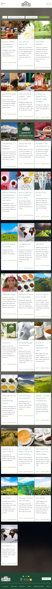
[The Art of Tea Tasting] (42, 181)
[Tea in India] (9, 486)
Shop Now (48, 4)
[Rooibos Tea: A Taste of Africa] (9, 437)
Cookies (29, 586)
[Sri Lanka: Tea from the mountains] (26, 486)
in (26, 576)
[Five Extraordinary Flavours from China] (26, 331)
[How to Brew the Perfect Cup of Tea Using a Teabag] (42, 437)
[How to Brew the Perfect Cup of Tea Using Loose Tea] (26, 437)
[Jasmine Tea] (9, 331)
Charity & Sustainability (16, 17)
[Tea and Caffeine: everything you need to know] (9, 30)
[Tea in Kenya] (42, 486)
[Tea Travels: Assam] (9, 282)
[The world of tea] (9, 534)
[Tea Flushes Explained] (42, 30)
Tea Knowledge (44, 17)
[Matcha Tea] (42, 232)
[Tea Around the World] (26, 232)
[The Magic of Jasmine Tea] (26, 30)
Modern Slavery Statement (39, 586)
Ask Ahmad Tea (5, 586)
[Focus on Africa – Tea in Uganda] (42, 282)
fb (23, 576)
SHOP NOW (46, 578)
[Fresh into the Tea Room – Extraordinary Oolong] (9, 384)
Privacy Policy (22, 586)
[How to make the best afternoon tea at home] (26, 181)
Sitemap (48, 586)
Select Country (14, 586)
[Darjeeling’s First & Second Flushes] (26, 282)
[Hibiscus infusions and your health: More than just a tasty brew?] (9, 181)
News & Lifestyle (31, 17)
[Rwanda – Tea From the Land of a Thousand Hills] (42, 384)
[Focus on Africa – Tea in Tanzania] (26, 384)
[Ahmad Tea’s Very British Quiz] (26, 132)
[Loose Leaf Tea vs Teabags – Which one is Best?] (26, 82)
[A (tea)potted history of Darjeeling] (9, 132)
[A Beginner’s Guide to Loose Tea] (9, 82)
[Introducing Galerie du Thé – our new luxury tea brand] (42, 82)
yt (28, 576)
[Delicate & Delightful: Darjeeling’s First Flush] (42, 331)
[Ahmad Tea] (26, 3)
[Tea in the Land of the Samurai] (9, 232)
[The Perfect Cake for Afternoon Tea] (42, 132)
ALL (5, 17)
